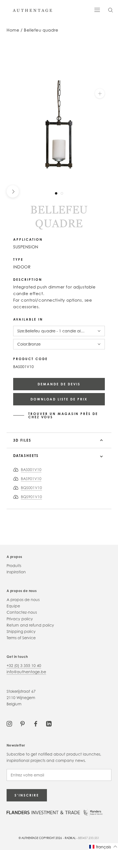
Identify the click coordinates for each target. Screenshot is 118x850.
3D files (22, 440)
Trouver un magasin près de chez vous (63, 415)
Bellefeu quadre (41, 30)
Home (13, 30)
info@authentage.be (26, 671)
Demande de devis (59, 384)
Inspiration (16, 572)
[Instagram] (9, 723)
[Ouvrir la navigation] (97, 9)
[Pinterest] (22, 723)
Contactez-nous (22, 612)
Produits (14, 565)
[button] (103, 846)
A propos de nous (23, 599)
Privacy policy (20, 618)
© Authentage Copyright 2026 (40, 838)
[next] (13, 191)
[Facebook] (35, 723)
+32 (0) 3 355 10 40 (24, 665)
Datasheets (26, 455)
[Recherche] (110, 9)
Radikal (70, 838)
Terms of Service (21, 637)
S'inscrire (27, 795)
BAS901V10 (31, 478)
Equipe (13, 606)
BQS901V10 (31, 496)
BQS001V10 (31, 487)
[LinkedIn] (49, 723)
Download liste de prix (59, 399)
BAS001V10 (31, 469)
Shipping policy (21, 631)
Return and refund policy (30, 625)
